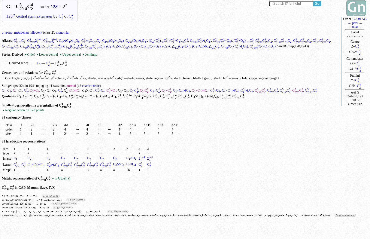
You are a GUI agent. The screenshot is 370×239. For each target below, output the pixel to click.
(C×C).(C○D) (176, 46)
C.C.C (263, 40)
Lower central (47, 54)
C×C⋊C (181, 90)
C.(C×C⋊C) (234, 46)
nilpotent (36, 32)
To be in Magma (75, 200)
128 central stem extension (29, 16)
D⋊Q (197, 96)
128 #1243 (359, 19)
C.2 (34, 40)
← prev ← (355, 23)
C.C (19, 40)
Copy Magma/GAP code (64, 203)
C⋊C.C (90, 40)
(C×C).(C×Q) (147, 46)
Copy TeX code (50, 196)
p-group (7, 32)
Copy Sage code (62, 207)
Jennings (90, 54)
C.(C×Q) (222, 40)
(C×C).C (158, 40)
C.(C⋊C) (200, 40)
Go (317, 3)
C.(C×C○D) (263, 46)
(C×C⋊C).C (119, 46)
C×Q (123, 90)
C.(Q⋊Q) (113, 40)
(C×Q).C (244, 40)
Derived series (18, 63)
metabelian (21, 32)
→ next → (355, 26)
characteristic (91, 86)
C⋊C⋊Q (69, 40)
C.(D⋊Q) (136, 40)
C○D (62, 96)
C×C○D (108, 96)
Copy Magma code (117, 211)
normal (71, 86)
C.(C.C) (30, 46)
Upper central (70, 54)
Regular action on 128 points (23, 110)
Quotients (9, 96)
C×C (34, 90)
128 (54, 6)
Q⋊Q (211, 96)
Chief (30, 54)
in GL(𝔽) (61, 178)
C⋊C (75, 90)
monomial (62, 32)
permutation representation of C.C (43, 105)
